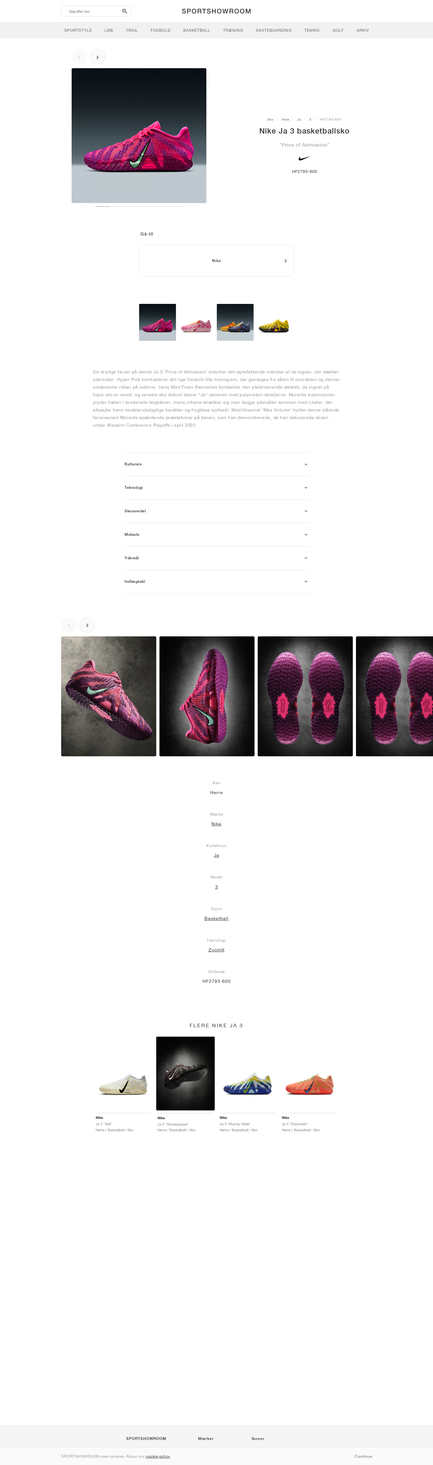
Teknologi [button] (134, 487)
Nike (285, 119)
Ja (299, 119)
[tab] (216, 464)
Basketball (216, 918)
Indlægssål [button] (135, 581)
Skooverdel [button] (135, 511)
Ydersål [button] (132, 558)
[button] (305, 464)
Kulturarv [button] (133, 464)
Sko (270, 119)
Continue (363, 1456)
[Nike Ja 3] (157, 322)
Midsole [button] (132, 534)
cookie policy (158, 1456)
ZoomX (217, 949)
